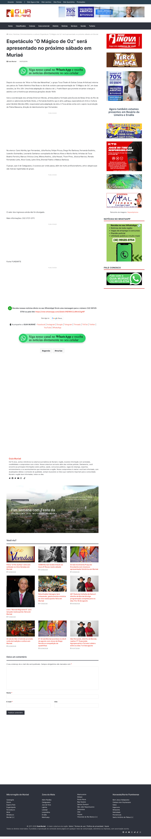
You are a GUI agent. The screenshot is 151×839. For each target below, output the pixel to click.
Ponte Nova (81, 799)
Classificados (21, 26)
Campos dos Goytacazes (122, 802)
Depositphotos (132, 212)
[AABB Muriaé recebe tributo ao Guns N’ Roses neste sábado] (52, 554)
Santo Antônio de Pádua (121, 817)
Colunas (32, 26)
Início (10, 34)
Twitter (92, 324)
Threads (77, 324)
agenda (46, 351)
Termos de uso (80, 826)
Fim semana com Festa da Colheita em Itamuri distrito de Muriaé (34, 509)
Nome (9, 693)
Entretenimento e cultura (30, 34)
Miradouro (10, 815)
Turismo (92, 26)
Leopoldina (46, 812)
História (55, 26)
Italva (114, 805)
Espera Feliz (10, 805)
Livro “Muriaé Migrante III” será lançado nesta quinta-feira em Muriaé (18, 612)
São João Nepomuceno (85, 807)
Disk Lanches (46, 2)
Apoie (107, 826)
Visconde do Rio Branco (86, 817)
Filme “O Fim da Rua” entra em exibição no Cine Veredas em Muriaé (18, 567)
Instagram (51, 324)
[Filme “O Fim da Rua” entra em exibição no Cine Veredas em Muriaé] (20, 554)
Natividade (116, 812)
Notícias (65, 26)
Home (10, 26)
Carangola (10, 800)
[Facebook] (13, 478)
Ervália (44, 815)
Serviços (74, 26)
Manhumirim (81, 794)
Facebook (41, 324)
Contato (19, 2)
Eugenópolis (11, 807)
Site (55, 702)
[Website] (10, 478)
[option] (52, 509)
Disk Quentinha (68, 2)
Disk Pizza (57, 2)
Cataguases (46, 802)
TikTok (85, 324)
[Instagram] (21, 478)
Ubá (78, 812)
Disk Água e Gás (33, 2)
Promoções (81, 2)
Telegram (68, 324)
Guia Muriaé (12, 61)
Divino (8, 802)
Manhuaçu (46, 817)
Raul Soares (81, 802)
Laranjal (44, 810)
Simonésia (81, 809)
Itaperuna (116, 807)
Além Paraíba (46, 800)
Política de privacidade (95, 826)
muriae (59, 351)
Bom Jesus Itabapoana (121, 800)
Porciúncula (117, 815)
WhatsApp (57, 327)
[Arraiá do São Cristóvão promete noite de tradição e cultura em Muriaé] (20, 629)
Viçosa (79, 814)
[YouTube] (18, 478)
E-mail (9, 702)
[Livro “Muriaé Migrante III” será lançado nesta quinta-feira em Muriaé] (20, 591)
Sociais (83, 26)
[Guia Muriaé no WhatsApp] (52, 71)
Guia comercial (43, 26)
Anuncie (11, 2)
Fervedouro (10, 810)
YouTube (47, 327)
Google (60, 324)
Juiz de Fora (46, 805)
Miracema (116, 810)
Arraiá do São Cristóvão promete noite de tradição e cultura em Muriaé (19, 641)
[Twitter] (16, 478)
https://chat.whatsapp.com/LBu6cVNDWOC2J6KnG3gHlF (60, 312)
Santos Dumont (83, 804)
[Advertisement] (52, 131)
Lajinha (44, 807)
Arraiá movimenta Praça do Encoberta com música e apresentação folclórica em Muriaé (84, 567)
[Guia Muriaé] (18, 13)
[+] (13, 817)
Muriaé (9, 817)
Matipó (79, 797)
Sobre (71, 826)
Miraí (8, 812)
